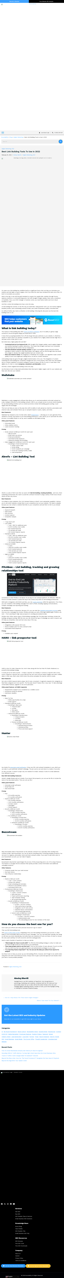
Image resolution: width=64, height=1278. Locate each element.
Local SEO (25, 1036)
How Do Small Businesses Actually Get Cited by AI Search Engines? (22, 1050)
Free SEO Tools (19, 1243)
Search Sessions (44, 1036)
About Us (17, 1253)
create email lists (37, 602)
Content (58, 1031)
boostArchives (43, 1031)
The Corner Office (28, 1039)
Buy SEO (17, 1214)
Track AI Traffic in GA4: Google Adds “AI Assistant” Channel (20, 1055)
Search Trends (54, 1036)
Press (36, 1036)
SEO (13, 148)
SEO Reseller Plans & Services (23, 1216)
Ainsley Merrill (17, 155)
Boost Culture (22, 1031)
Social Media (18, 1039)
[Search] (60, 141)
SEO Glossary (19, 1241)
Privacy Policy (19, 1258)
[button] (2, 1204)
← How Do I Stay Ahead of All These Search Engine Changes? (20, 997)
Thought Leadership (41, 1039)
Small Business (9, 1039)
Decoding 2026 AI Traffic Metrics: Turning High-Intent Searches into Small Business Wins (29, 1053)
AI (2, 1031)
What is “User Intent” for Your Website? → (49, 1000)
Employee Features (25, 1034)
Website (4, 1041)
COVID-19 (4, 1034)
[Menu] (3, 132)
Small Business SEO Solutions (23, 1218)
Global (51, 1034)
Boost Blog (18, 1226)
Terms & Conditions (20, 1260)
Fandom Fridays (37, 1034)
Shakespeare (34, 414)
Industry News (6, 1036)
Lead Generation (16, 1036)
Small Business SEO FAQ (22, 1233)
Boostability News (32, 1031)
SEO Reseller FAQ (20, 1231)
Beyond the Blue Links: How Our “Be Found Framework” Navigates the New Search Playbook (30, 1058)
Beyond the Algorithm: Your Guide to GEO (14, 1060)
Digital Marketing (6, 148)
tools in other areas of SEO (12, 932)
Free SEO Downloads (21, 1245)
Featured (45, 1034)
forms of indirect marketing (31, 331)
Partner (31, 1036)
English (10, 1276)
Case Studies (19, 1228)
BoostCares (51, 1031)
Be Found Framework (10, 1031)
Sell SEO (17, 1211)
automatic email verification (18, 767)
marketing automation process (49, 610)
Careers (17, 1255)
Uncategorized (52, 1039)
